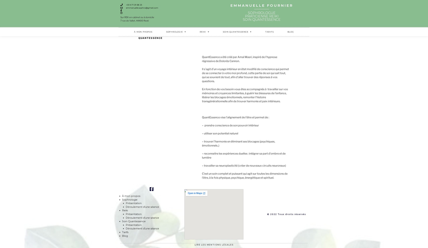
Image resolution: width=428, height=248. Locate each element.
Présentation (134, 203)
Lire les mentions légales (214, 244)
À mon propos (143, 32)
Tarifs (269, 32)
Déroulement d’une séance (142, 206)
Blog (291, 32)
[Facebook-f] (151, 189)
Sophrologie (174, 32)
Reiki (203, 32)
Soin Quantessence (235, 32)
